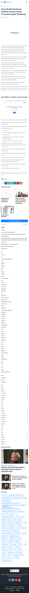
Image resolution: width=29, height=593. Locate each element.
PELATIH (3, 318)
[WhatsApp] (11, 183)
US (1, 365)
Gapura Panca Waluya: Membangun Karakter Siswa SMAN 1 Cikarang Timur (19, 486)
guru (2, 280)
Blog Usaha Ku (13, 587)
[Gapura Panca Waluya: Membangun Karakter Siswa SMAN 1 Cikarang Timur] (6, 486)
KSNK (2, 306)
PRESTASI (3, 338)
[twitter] (13, 580)
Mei (14, 384)
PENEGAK (3, 323)
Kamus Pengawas (5, 297)
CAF (2, 269)
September (14, 382)
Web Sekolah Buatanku (9, 588)
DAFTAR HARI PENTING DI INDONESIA (5, 200)
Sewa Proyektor (4, 352)
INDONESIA (3, 289)
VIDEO (2, 369)
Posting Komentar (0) (14, 221)
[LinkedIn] (15, 183)
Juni (14, 404)
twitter (23, 588)
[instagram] (19, 580)
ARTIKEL (3, 263)
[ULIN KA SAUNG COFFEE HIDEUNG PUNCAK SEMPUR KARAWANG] (21, 193)
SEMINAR (3, 350)
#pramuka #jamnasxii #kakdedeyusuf (9, 244)
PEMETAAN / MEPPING (4, 215)
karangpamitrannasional (6, 301)
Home (7, 587)
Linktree (11, 47)
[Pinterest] (18, 183)
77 (1, 257)
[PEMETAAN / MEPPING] (7, 210)
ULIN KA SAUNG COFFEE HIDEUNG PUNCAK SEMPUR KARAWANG (20, 201)
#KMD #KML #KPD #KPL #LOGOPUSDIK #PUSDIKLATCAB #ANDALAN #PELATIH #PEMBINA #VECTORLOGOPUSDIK (14, 239)
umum (7, 6)
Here (2, 174)
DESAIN (3, 274)
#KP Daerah (4, 242)
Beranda (3, 6)
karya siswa (3, 304)
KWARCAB (3, 308)
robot (2, 342)
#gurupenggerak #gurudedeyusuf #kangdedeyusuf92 (13, 234)
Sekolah (3, 348)
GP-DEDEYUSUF (5, 278)
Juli (14, 401)
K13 (2, 293)
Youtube (17, 590)
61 (1, 250)
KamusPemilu (4, 299)
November (14, 395)
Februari (14, 410)
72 (1, 252)
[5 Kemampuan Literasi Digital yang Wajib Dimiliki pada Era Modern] (6, 477)
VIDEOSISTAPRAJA (5, 372)
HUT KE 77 (3, 286)
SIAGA (2, 355)
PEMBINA (3, 320)
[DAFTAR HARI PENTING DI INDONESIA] (7, 193)
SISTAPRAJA (4, 359)
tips (2, 361)
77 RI (2, 261)
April (14, 386)
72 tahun (3, 255)
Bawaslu (3, 265)
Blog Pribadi (20, 587)
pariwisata (3, 316)
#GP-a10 (3, 230)
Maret (14, 375)
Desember (14, 377)
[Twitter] (8, 183)
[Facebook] (5, 183)
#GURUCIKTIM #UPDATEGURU (8, 232)
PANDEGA (3, 314)
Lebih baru (4, 224)
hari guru (3, 282)
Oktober (14, 380)
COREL (2, 272)
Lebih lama (24, 224)
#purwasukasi (4, 248)
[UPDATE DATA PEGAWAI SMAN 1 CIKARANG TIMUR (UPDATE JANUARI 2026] (14, 456)
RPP (2, 344)
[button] (1, 2)
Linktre (16, 86)
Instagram (12, 590)
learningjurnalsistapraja (6, 310)
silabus (2, 357)
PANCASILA (3, 312)
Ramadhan (3, 340)
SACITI (2, 346)
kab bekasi (3, 295)
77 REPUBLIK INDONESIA (6, 259)
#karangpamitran (5, 236)
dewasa (3, 276)
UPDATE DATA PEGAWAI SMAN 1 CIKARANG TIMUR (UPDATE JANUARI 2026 (13, 469)
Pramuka (3, 335)
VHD (2, 367)
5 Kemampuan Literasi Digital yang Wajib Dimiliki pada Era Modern (19, 477)
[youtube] (16, 580)
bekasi (2, 267)
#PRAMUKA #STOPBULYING (7, 246)
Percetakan (3, 327)
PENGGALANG (4, 325)
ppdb (2, 331)
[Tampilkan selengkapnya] (24, 183)
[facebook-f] (9, 580)
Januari (14, 390)
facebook (18, 588)
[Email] (21, 183)
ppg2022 (3, 333)
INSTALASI (3, 291)
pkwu (2, 329)
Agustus (14, 399)
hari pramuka (4, 284)
